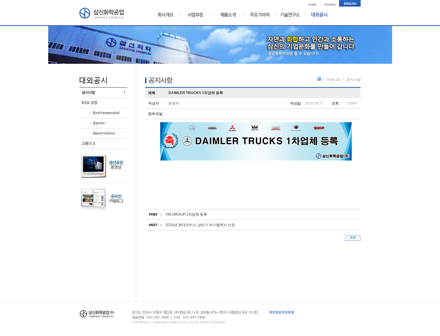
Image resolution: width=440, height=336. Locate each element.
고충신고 (103, 144)
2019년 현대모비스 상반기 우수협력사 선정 (200, 225)
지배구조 (103, 133)
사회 (103, 123)
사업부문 (194, 14)
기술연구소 (290, 14)
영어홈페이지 (350, 3)
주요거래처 (260, 14)
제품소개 (227, 14)
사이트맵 (330, 3)
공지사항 (103, 93)
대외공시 (316, 14)
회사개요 (168, 14)
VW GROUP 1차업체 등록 (186, 214)
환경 (103, 113)
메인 (314, 3)
